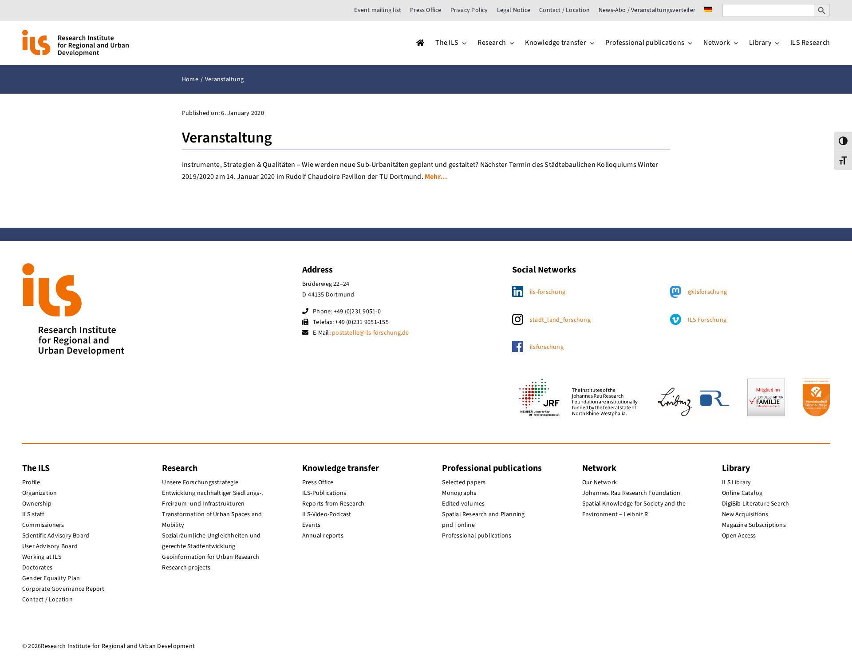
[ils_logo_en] (75, 33)
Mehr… (436, 177)
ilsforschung (547, 347)
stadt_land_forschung (560, 320)
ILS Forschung (707, 320)
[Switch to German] (708, 10)
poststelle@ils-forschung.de (370, 332)
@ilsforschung (707, 292)
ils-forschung (547, 292)
